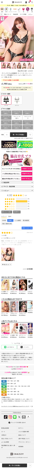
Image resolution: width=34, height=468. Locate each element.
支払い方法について (7, 438)
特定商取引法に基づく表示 (8, 446)
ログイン (21, 83)
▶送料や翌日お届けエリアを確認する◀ (17, 89)
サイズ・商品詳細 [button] (9, 186)
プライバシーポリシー (24, 442)
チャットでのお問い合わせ (18, 422)
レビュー (30, 14)
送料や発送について (24, 438)
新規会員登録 (5, 428)
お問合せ (3, 435)
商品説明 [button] (6, 182)
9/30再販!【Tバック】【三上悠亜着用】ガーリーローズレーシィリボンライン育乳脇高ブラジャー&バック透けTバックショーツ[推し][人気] (17, 242)
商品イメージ (7, 14)
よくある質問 (5, 442)
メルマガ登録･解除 (23, 431)
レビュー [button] (6, 190)
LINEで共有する (10, 347)
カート (3, 431)
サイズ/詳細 (23, 14)
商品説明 (15, 14)
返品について (22, 435)
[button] (32, 38)
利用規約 (20, 446)
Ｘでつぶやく (26, 347)
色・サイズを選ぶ (14, 465)
